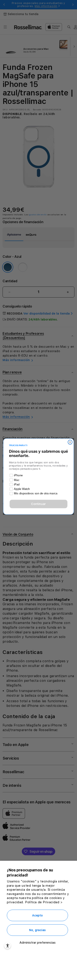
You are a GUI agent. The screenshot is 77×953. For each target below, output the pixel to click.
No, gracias (37, 930)
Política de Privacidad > (43, 902)
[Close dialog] (70, 442)
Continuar (38, 504)
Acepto (37, 915)
